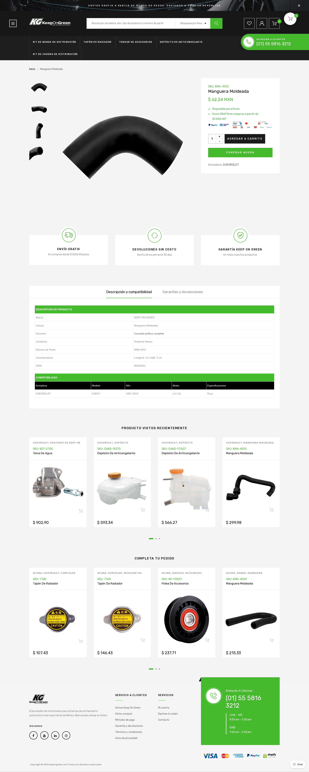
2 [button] (156, 538)
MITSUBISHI (193, 573)
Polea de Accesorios (175, 583)
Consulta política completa (149, 333)
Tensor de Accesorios (135, 42)
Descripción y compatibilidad (129, 292)
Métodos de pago (125, 719)
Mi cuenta (163, 707)
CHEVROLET (231, 164)
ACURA (37, 573)
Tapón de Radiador (97, 42)
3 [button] (159, 538)
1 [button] (151, 538)
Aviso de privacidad (126, 738)
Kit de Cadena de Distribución (55, 54)
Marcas (178, 573)
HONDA (241, 573)
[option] (122, 149)
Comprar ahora (240, 152)
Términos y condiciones (128, 732)
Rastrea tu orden (168, 713)
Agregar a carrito (245, 138)
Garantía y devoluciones (129, 725)
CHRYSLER (68, 573)
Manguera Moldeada (258, 442)
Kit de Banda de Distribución (54, 42)
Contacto (163, 719)
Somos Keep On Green (128, 707)
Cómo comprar (123, 713)
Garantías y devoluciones (183, 292)
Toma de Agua (42, 453)
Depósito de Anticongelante (181, 42)
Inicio (32, 69)
